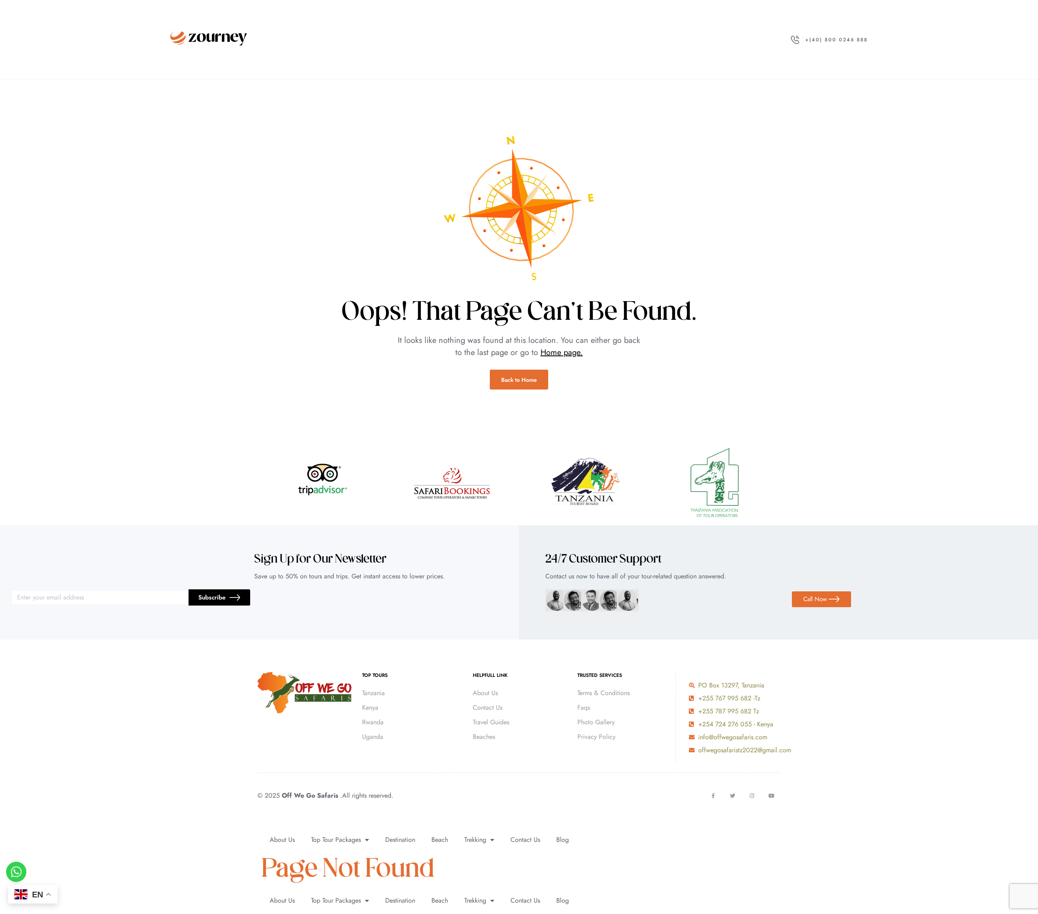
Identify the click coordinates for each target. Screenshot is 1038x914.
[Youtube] (771, 796)
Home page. (561, 352)
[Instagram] (752, 796)
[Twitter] (732, 796)
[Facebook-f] (713, 796)
